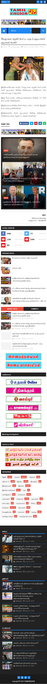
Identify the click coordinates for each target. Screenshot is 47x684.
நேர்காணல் (21, 508)
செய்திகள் (5, 508)
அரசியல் (17, 477)
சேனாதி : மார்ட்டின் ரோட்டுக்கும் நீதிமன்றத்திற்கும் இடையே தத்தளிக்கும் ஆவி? (29, 633)
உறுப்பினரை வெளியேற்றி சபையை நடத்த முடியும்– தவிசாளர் (28, 334)
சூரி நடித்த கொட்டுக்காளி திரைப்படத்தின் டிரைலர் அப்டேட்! (28, 537)
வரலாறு (34, 512)
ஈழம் (24, 490)
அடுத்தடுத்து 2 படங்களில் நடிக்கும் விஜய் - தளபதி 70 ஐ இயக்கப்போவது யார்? (27, 547)
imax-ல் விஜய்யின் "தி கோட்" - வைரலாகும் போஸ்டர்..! (27, 567)
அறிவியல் (32, 477)
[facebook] (38, 1)
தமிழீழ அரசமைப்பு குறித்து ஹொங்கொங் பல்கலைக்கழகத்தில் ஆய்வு (25, 279)
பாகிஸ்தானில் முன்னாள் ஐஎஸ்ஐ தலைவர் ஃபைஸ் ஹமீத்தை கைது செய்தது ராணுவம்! (21, 155)
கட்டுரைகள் (21, 494)
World (42, 47)
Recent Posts (12, 309)
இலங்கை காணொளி (8, 490)
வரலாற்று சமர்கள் (7, 516)
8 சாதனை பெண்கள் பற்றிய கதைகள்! (24, 258)
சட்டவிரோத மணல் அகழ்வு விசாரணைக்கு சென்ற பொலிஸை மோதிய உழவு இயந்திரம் (28, 289)
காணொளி (20, 499)
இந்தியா (19, 481)
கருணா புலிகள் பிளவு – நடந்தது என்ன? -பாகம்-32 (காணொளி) (27, 606)
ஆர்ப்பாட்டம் (5, 481)
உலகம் (26, 47)
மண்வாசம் (21, 512)
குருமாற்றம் (34, 499)
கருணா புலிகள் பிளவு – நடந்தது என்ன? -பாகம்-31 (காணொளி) (27, 617)
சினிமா (33, 503)
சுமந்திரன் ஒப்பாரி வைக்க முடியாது (25, 663)
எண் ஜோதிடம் (6, 494)
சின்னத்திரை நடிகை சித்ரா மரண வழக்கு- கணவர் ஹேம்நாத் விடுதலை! (27, 557)
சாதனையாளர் (20, 503)
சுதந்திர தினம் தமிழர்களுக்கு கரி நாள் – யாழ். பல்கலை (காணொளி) (27, 344)
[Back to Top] (29, 677)
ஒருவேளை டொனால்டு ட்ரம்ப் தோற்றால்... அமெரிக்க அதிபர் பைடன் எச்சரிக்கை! (22, 203)
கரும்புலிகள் (6, 499)
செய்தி (31, 47)
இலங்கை (21, 486)
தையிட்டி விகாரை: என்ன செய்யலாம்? (26, 643)
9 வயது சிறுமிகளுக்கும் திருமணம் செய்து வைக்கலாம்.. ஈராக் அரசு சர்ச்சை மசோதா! (23, 179)
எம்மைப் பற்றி (16, 268)
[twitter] (41, 1)
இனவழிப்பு (34, 481)
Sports (4, 477)
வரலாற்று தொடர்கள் (26, 516)
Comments (34, 309)
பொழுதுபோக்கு (7, 512)
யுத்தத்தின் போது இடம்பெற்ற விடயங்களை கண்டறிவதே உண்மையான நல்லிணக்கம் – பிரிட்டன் (29, 299)
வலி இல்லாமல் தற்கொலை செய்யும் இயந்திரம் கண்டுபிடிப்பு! (28, 584)
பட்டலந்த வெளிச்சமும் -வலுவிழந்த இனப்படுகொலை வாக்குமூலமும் (25, 654)
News (36, 47)
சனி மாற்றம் (6, 503)
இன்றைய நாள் (6, 486)
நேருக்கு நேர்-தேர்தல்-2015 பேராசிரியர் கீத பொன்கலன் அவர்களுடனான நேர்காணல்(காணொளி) (27, 596)
